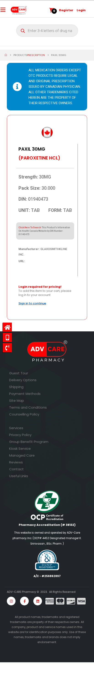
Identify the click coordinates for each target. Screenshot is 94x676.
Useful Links (18, 476)
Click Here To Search (29, 227)
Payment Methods (25, 393)
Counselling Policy (24, 414)
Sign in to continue (32, 303)
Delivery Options (23, 380)
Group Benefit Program (28, 441)
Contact (16, 469)
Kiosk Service (20, 448)
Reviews (16, 462)
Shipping (16, 386)
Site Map (16, 400)
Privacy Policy (20, 434)
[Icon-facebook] (24, 601)
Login (81, 10)
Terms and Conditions (28, 407)
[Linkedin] (37, 601)
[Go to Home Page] (6, 55)
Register (66, 10)
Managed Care (22, 455)
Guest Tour (18, 373)
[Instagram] (11, 601)
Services (16, 428)
